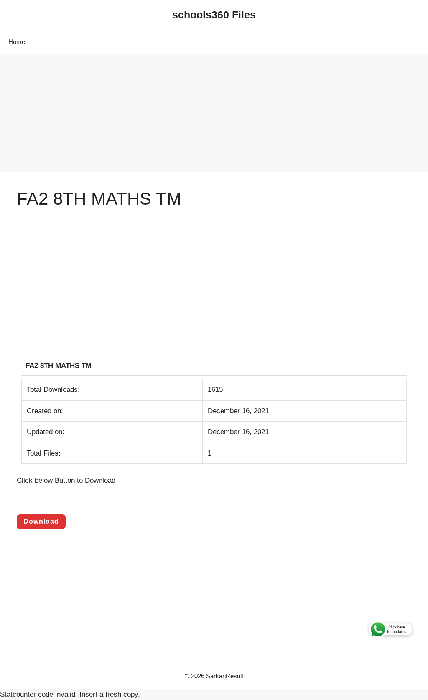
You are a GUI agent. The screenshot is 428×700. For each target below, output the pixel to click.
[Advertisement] (214, 113)
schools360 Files (214, 15)
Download (41, 521)
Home (16, 41)
